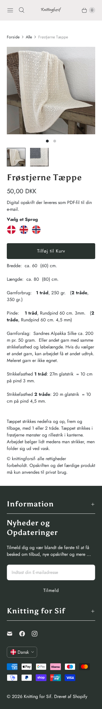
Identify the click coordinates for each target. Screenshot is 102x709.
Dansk (23, 652)
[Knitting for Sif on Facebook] (25, 633)
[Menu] (10, 10)
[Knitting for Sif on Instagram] (38, 633)
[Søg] (21, 10)
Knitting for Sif (37, 696)
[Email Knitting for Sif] (13, 633)
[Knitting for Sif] (51, 10)
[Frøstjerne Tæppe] (51, 90)
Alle (29, 37)
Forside (13, 37)
